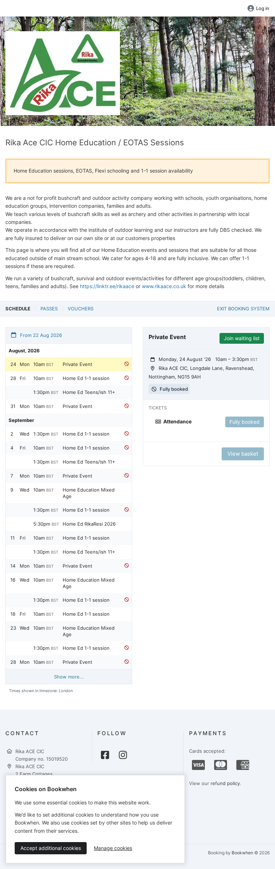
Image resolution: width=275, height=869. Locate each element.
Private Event (77, 364)
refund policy (225, 783)
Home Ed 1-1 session (86, 378)
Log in (262, 8)
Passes (49, 308)
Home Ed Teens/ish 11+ (89, 392)
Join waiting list (242, 338)
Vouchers (80, 308)
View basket (242, 453)
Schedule (17, 308)
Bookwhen (242, 852)
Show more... (69, 677)
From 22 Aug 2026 (40, 335)
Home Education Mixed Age (89, 493)
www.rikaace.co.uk (164, 286)
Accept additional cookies (50, 848)
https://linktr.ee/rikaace (107, 286)
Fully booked (245, 422)
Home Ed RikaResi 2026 (89, 524)
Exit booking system (243, 308)
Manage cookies (113, 848)
